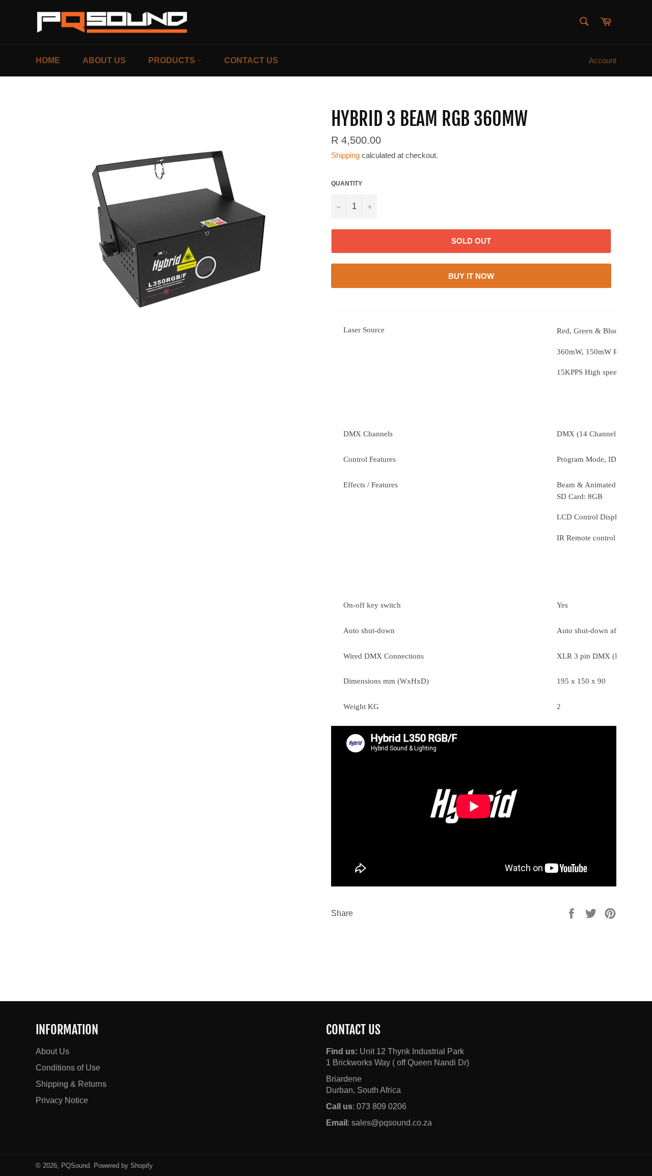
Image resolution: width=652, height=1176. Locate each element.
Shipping (345, 155)
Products (172, 60)
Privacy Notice (62, 1100)
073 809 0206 (381, 1106)
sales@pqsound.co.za (391, 1122)
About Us (104, 60)
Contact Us (251, 60)
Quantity (346, 183)
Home (48, 60)
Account (602, 60)
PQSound (75, 1165)
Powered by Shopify (123, 1165)
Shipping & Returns (71, 1084)
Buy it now (471, 276)
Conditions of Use (68, 1067)
